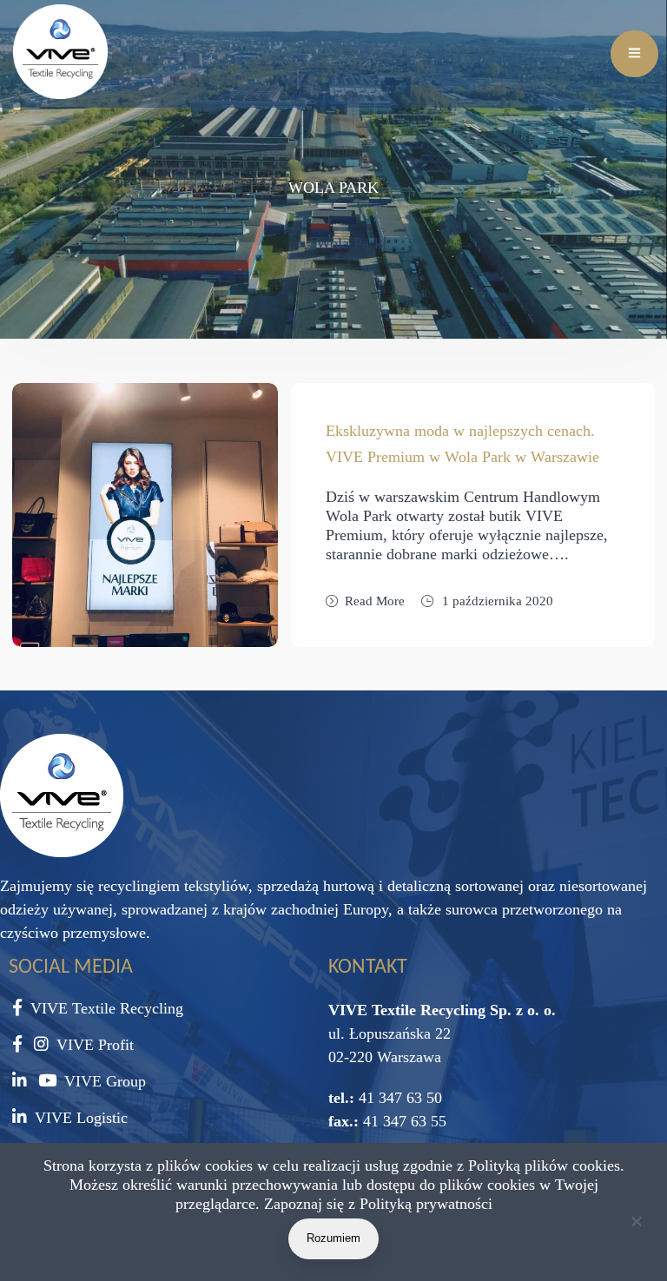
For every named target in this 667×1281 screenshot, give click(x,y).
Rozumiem (333, 1238)
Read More (375, 601)
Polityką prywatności (426, 1203)
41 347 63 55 (402, 1121)
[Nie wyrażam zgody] (635, 1224)
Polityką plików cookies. (546, 1165)
